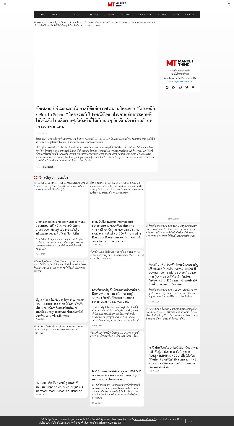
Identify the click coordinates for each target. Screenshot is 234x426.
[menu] (5, 4)
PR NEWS (161, 14)
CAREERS (189, 14)
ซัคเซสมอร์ (48, 167)
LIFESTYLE (126, 14)
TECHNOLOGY (91, 14)
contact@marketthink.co (180, 81)
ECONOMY (109, 14)
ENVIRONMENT (144, 14)
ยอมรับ (190, 421)
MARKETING (57, 14)
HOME (43, 14)
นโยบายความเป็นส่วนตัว (145, 419)
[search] (229, 4)
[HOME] (117, 4)
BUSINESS (74, 14)
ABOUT (176, 14)
